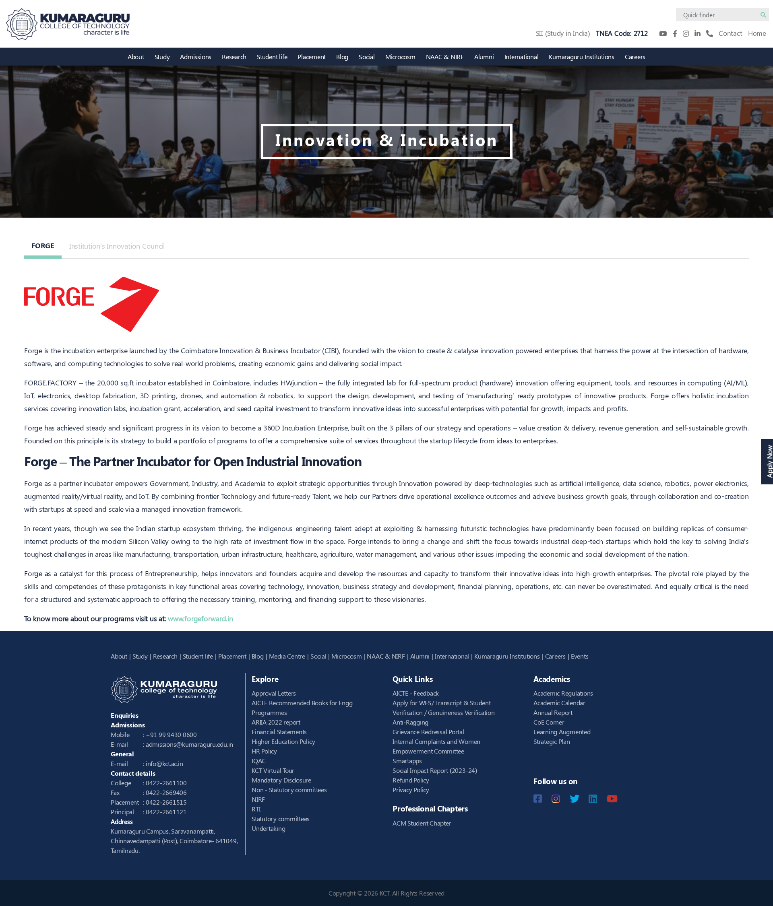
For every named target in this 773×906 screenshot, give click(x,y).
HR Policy (264, 751)
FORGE (42, 245)
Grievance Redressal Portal (428, 731)
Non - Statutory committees (289, 789)
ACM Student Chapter (422, 823)
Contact (730, 33)
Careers (635, 56)
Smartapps (407, 760)
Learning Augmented (562, 731)
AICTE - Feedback (416, 693)
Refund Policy (411, 780)
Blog (342, 56)
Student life (272, 56)
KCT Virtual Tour (273, 770)
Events (580, 656)
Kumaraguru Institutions (581, 56)
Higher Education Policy (283, 741)
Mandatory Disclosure (281, 780)
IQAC (259, 760)
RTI (256, 809)
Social (367, 56)
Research (234, 56)
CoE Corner (548, 722)
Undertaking (268, 828)
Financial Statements (279, 731)
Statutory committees (281, 818)
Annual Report (553, 712)
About (136, 56)
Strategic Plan (551, 741)
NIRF (258, 799)
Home (757, 33)
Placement (312, 56)
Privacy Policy (411, 789)
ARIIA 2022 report (276, 722)
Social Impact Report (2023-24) (435, 770)
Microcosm (400, 56)
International (521, 56)
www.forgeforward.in (200, 618)
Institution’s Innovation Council (117, 246)
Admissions (195, 56)
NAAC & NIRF (445, 56)
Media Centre (287, 656)
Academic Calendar (559, 702)
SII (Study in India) (563, 33)
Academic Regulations (563, 693)
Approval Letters (274, 693)
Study (162, 56)
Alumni (484, 56)
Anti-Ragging (410, 722)
